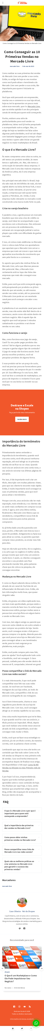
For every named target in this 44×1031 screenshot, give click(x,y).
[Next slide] (41, 968)
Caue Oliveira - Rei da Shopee (22, 911)
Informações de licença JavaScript (22, 1019)
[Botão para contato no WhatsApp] (36, 1023)
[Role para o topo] (31, 1028)
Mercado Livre (34, 106)
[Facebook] (13, 1028)
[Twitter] (22, 1028)
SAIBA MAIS (22, 419)
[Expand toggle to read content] (39, 810)
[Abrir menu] (3, 3)
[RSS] (30, 1007)
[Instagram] (19, 1007)
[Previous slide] (2, 968)
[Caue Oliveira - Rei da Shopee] (22, 902)
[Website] (20, 928)
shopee (7, 972)
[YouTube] (24, 1007)
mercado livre (15, 66)
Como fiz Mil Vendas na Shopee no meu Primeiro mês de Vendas (21, 767)
